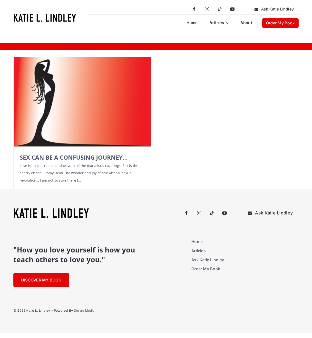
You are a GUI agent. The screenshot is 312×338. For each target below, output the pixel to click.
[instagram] (207, 9)
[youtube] (232, 9)
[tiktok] (219, 9)
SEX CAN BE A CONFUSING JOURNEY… (74, 157)
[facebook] (194, 9)
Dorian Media (84, 310)
